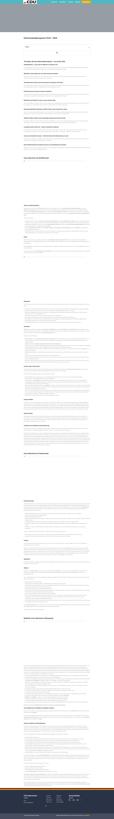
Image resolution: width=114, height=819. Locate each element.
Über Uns (54, 2)
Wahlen (78, 2)
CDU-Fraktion (60, 802)
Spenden (48, 798)
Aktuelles (63, 2)
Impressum (26, 815)
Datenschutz (32, 815)
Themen (70, 2)
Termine (58, 798)
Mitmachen (86, 2)
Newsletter (59, 800)
